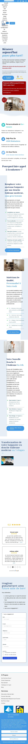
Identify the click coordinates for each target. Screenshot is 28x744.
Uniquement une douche (10, 652)
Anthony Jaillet (14, 551)
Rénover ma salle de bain (10, 654)
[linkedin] (23, 1)
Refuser (14, 735)
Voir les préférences (14, 738)
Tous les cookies (14, 731)
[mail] (26, 1)
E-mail (7, 623)
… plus (20, 542)
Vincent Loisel (14, 532)
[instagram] (20, 1)
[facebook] (18, 1)
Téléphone (7, 630)
